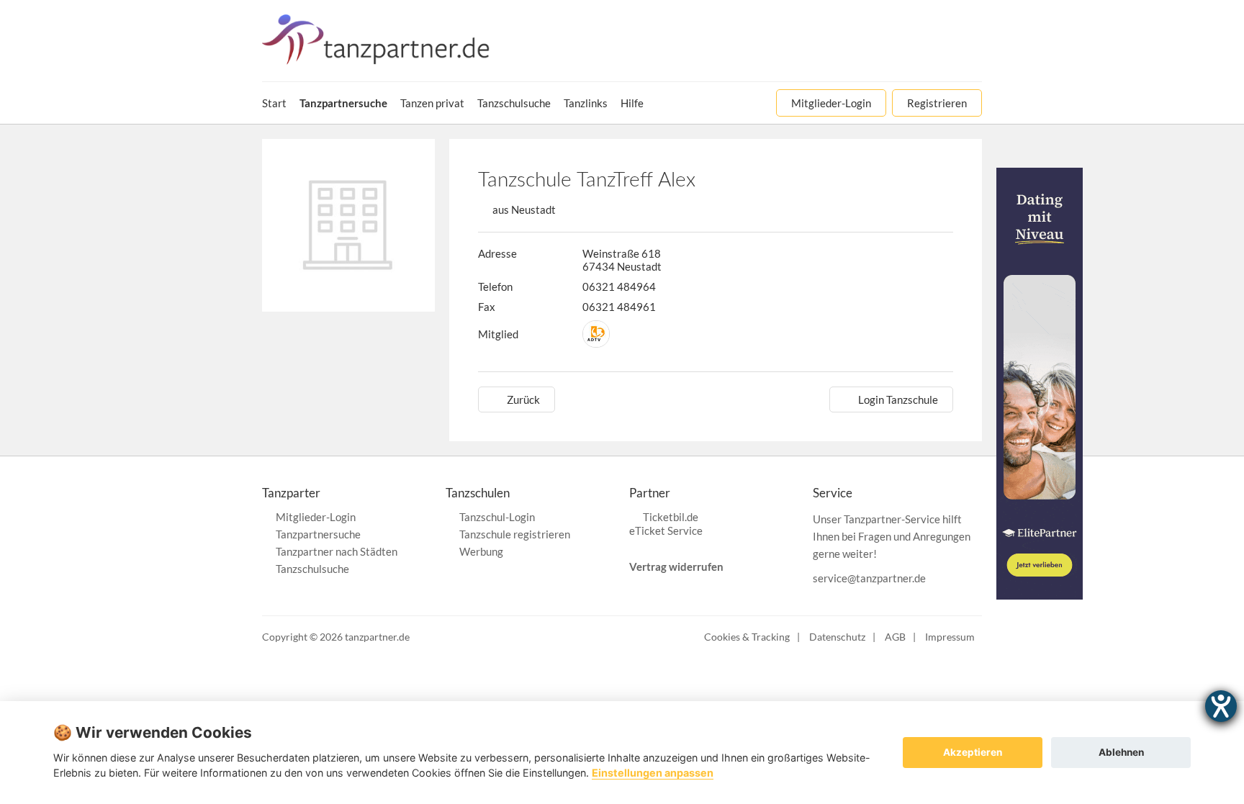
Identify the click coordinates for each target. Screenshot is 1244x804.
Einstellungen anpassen (652, 773)
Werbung (481, 551)
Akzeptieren (972, 752)
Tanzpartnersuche (318, 534)
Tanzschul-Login (497, 516)
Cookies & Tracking (747, 637)
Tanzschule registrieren (514, 534)
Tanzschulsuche (312, 568)
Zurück (523, 399)
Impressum (950, 637)
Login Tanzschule (898, 399)
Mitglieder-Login (316, 516)
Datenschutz (837, 637)
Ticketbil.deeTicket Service (666, 523)
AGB (895, 637)
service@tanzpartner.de (869, 578)
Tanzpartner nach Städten (336, 551)
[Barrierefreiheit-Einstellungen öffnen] (1221, 706)
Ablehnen (1121, 752)
